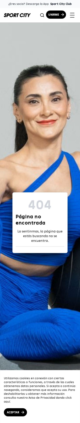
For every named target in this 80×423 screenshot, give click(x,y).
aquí (7, 401)
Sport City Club (61, 3)
